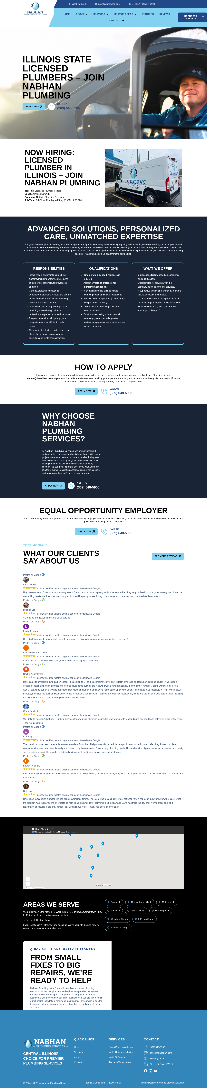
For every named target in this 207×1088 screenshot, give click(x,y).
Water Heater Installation (121, 1052)
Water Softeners (117, 1057)
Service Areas (123, 14)
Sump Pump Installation (121, 1047)
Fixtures (148, 14)
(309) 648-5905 (68, 108)
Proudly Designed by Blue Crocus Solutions (162, 1083)
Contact (115, 20)
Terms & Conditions (95, 1083)
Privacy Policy (114, 1083)
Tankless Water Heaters (121, 1062)
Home (67, 14)
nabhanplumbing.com (107, 381)
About (80, 14)
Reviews (164, 14)
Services (99, 14)
